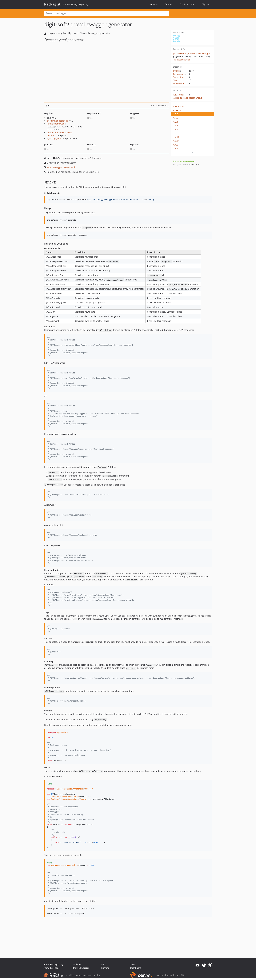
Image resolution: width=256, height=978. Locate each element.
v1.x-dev (177, 110)
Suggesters (178, 77)
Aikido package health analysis (188, 97)
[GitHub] (210, 965)
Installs (176, 70)
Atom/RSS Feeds (52, 967)
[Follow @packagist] (204, 965)
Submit (168, 4)
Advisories (178, 94)
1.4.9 (175, 144)
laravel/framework (56, 123)
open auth (70, 167)
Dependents (179, 74)
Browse (154, 4)
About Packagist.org (53, 964)
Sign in (205, 4)
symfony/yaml (54, 138)
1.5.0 (175, 133)
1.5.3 (175, 125)
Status (133, 964)
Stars (175, 80)
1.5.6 (175, 114)
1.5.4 (175, 121)
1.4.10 (176, 141)
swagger (58, 167)
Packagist (52, 4)
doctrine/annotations (57, 120)
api (49, 167)
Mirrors (105, 967)
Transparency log (181, 59)
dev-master (178, 106)
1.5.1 (175, 129)
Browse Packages (80, 967)
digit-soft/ (56, 24)
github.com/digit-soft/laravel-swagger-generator (197, 53)
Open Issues (179, 83)
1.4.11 (176, 137)
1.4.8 (175, 148)
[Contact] (197, 965)
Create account (187, 4)
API (102, 964)
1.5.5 (175, 118)
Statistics (76, 964)
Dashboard (135, 967)
